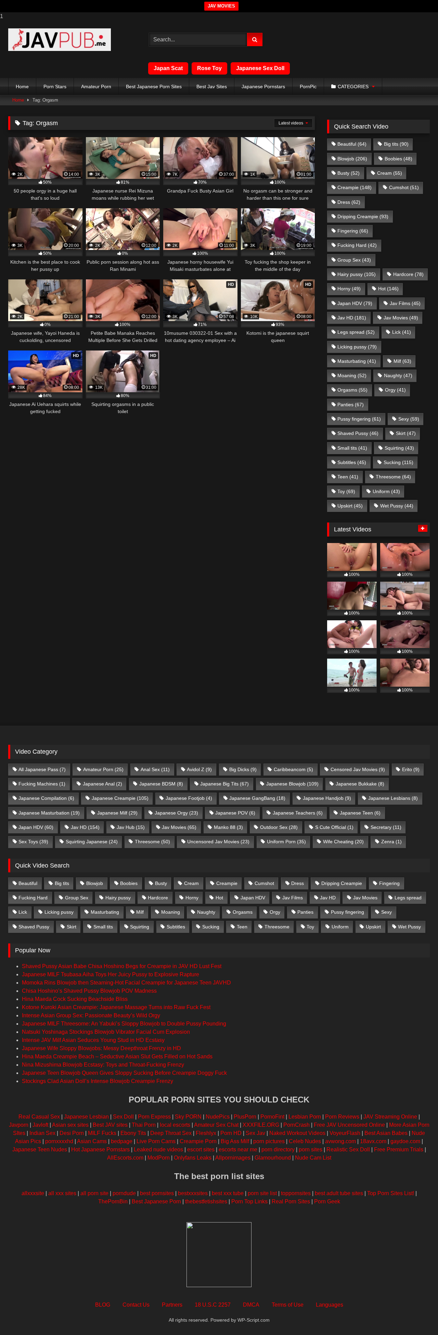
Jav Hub (131, 827)
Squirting (399, 448)
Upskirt (350, 505)
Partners (172, 1305)
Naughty (398, 375)
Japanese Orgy (176, 813)
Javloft (40, 1125)
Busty (348, 173)
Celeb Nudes (305, 1141)
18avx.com (373, 1141)
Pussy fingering (359, 419)
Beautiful (351, 144)
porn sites (310, 1149)
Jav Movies (401, 317)
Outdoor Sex (279, 827)
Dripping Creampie (362, 216)
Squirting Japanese (92, 841)
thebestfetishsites (206, 1201)
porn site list (262, 1193)
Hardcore (408, 274)
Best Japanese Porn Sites (154, 86)
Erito (411, 769)
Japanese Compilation (46, 798)
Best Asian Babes (386, 1133)
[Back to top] (416, 1316)
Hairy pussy (356, 274)
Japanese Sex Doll (260, 68)
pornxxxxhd (59, 1141)
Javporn (18, 1125)
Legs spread (356, 332)
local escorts (175, 1125)
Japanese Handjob (327, 798)
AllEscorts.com (125, 1158)
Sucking (398, 462)
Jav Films (405, 303)
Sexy (408, 419)
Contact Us (136, 1305)
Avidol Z (199, 769)
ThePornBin (113, 1201)
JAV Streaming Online (390, 1117)
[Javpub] (59, 39)
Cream (389, 173)
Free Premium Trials (398, 1149)
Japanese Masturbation (49, 813)
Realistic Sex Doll (348, 1149)
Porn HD (231, 1133)
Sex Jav (255, 1133)
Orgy (395, 390)
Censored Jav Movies (358, 769)
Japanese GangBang (257, 798)
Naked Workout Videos (297, 1133)
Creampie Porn (198, 1141)
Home (22, 86)
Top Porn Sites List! (390, 1193)
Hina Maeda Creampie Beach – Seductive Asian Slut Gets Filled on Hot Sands (117, 1056)
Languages (329, 1305)
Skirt (406, 433)
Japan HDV (354, 303)
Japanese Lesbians (393, 798)
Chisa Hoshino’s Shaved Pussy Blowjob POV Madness (89, 991)
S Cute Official (334, 827)
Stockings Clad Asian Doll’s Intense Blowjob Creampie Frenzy (97, 1081)
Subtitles (351, 462)
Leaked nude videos (158, 1149)
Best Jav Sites (211, 86)
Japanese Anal (102, 784)
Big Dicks (243, 769)
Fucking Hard (357, 245)
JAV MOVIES (221, 6)
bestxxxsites (193, 1193)
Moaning (351, 375)
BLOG (102, 1305)
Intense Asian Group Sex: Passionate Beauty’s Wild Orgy (91, 1015)
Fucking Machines (41, 784)
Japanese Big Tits (224, 784)
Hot (388, 288)
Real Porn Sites (291, 1201)
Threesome (393, 476)
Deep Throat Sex (171, 1133)
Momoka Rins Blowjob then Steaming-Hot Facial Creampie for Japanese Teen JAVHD (126, 983)
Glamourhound (273, 1158)
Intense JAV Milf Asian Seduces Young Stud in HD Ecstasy (93, 1040)
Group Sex (354, 260)
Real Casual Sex (39, 1117)
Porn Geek (327, 1201)
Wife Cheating (343, 841)
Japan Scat (168, 68)
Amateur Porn (96, 86)
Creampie (354, 187)
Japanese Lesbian (86, 1117)
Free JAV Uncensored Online (349, 1125)
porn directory (278, 1149)
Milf (402, 361)
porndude (124, 1193)
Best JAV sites (110, 1125)
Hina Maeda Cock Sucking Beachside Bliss (75, 999)
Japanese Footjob (189, 798)
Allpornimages (232, 1158)
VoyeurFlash (345, 1133)
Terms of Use (288, 1305)
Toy (346, 491)
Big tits (396, 144)
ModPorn (158, 1158)
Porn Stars (54, 86)
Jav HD (351, 317)
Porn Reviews (342, 1117)
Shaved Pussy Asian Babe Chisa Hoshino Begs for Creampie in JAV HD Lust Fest (121, 966)
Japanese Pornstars (263, 86)
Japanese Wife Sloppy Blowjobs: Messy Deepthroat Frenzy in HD (101, 1048)
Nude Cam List (313, 1158)
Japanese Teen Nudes (39, 1149)
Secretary (386, 827)
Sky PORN (188, 1117)
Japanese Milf (117, 813)
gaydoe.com (405, 1141)
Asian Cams (92, 1141)
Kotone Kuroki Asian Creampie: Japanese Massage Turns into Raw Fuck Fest (116, 1007)
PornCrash (296, 1125)
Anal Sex (155, 769)
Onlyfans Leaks (192, 1158)
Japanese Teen (360, 813)
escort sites (201, 1149)
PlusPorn (245, 1117)
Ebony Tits (133, 1133)
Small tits (352, 448)
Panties (350, 404)
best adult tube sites (339, 1193)
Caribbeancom (293, 769)
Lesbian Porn (304, 1117)
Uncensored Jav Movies (218, 841)
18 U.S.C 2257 (213, 1305)
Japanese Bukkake (360, 784)
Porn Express (154, 1117)
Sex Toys (33, 841)
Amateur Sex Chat (216, 1125)
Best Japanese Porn (156, 1201)
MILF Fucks (102, 1133)
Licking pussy (357, 346)
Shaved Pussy (357, 433)
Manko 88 (228, 827)
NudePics (218, 1117)
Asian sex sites (70, 1125)
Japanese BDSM (161, 784)
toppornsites (296, 1193)
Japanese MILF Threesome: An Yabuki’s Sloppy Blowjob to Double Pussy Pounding (124, 1024)
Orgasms (352, 390)
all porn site (94, 1193)
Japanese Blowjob (292, 784)
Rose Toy (209, 68)
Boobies (398, 158)
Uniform (386, 491)
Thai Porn (144, 1125)
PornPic (308, 86)
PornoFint (272, 1117)
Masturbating (356, 361)
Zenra (391, 841)
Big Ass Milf (235, 1141)
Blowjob (352, 158)
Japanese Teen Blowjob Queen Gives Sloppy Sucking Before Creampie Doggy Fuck (124, 1073)
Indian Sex (42, 1133)
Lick (401, 332)
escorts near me (238, 1149)
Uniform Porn (286, 841)
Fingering (352, 231)
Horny (349, 288)
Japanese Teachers (298, 813)
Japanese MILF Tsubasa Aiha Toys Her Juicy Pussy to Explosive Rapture (110, 974)
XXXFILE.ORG (261, 1125)
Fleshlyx (206, 1133)
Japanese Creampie (120, 798)
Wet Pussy (396, 505)
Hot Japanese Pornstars (100, 1149)
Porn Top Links (249, 1201)
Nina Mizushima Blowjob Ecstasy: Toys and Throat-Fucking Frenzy (103, 1065)
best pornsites (157, 1193)
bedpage (122, 1141)
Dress (348, 202)
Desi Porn (72, 1133)
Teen (347, 476)
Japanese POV (235, 813)
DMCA (251, 1305)
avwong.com (340, 1141)
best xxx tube (228, 1193)
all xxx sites (62, 1193)
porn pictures (269, 1141)
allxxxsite (33, 1193)
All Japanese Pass (42, 769)
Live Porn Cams (156, 1141)
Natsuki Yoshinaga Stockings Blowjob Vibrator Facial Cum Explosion (106, 1032)
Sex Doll (123, 1117)
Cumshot (404, 187)
